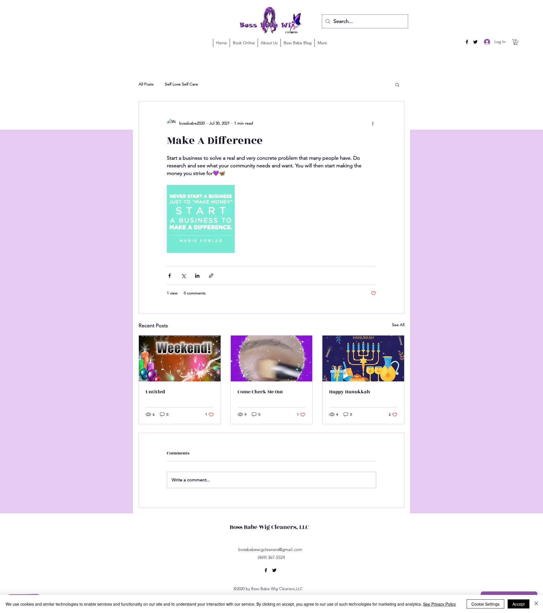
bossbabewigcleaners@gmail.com (270, 549)
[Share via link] (211, 275)
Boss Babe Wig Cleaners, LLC (269, 527)
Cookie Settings (485, 604)
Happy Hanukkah (349, 392)
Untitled (155, 392)
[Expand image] (201, 219)
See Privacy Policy (439, 604)
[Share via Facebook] (169, 275)
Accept (518, 604)
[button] (515, 42)
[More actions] (372, 123)
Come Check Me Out (260, 392)
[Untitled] (180, 358)
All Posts (146, 84)
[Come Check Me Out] (272, 358)
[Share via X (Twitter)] (183, 275)
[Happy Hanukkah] (363, 358)
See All (398, 324)
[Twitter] (475, 42)
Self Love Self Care (181, 84)
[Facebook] (467, 42)
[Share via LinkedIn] (197, 275)
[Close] (536, 603)
